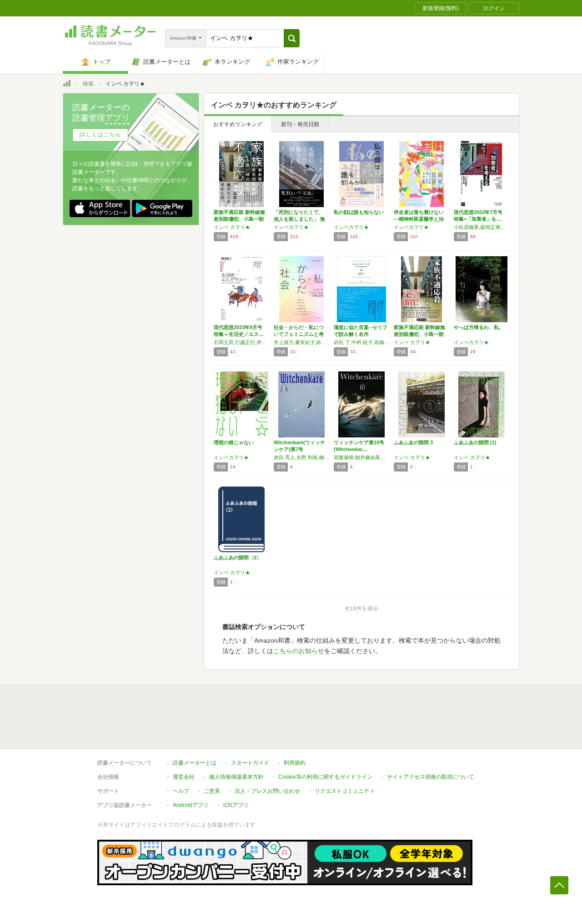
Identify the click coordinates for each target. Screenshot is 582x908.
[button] (292, 38)
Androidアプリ (191, 805)
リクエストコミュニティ (345, 791)
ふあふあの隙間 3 (413, 442)
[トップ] (67, 84)
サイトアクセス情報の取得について (430, 777)
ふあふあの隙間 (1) (475, 442)
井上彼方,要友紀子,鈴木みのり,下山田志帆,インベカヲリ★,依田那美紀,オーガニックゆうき (301, 342)
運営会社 (184, 777)
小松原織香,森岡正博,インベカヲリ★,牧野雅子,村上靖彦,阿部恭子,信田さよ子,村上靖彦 (481, 227)
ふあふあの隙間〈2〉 (237, 557)
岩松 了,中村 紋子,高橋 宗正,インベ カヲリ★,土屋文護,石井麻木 (361, 342)
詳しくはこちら (100, 134)
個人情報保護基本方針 (236, 777)
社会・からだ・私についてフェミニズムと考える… (299, 334)
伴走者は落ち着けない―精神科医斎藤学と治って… (419, 218)
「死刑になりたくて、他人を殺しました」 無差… (299, 218)
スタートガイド (250, 763)
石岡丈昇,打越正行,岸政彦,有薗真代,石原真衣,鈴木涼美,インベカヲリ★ (241, 342)
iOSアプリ (236, 805)
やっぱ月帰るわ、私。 (479, 327)
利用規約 (295, 763)
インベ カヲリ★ (232, 227)
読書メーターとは (194, 763)
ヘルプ (181, 791)
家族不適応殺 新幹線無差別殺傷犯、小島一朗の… (239, 218)
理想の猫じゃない (234, 442)
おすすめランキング (237, 124)
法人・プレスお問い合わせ (267, 791)
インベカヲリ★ (291, 227)
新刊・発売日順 (300, 124)
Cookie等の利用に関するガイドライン (325, 777)
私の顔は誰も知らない (359, 212)
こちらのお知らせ (298, 650)
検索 (88, 84)
